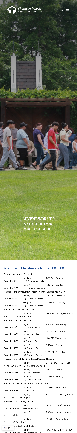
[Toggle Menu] (67, 10)
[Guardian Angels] (24, 10)
